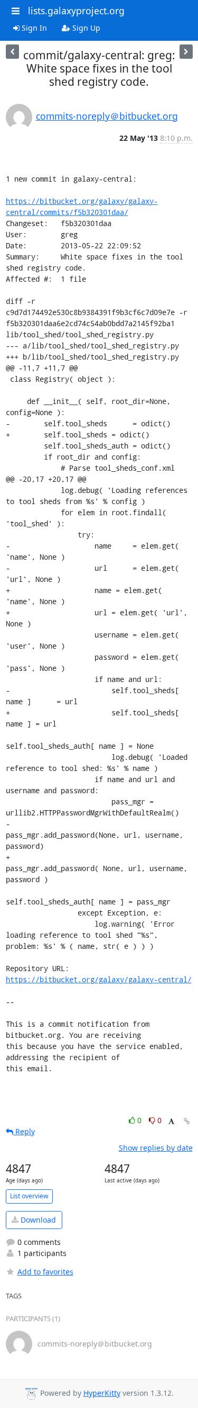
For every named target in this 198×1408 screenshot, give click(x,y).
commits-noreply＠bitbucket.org (107, 116)
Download (37, 1220)
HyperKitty (101, 1393)
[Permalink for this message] (187, 1121)
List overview (29, 1195)
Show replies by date (156, 1148)
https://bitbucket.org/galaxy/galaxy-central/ (99, 979)
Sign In (33, 28)
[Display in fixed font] (171, 1122)
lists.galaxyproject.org (76, 10)
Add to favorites (45, 1272)
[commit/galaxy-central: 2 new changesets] (12, 51)
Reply (24, 1131)
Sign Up (85, 28)
